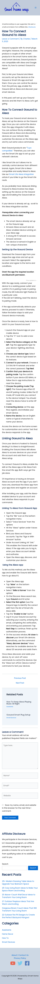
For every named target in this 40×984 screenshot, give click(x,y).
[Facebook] (27, 963)
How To (5, 938)
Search (5, 864)
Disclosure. (32, 27)
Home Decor (7, 934)
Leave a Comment (10, 39)
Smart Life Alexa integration (21, 174)
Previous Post (20, 678)
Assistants (9, 706)
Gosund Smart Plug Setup (18, 714)
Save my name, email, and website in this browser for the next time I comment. (19, 808)
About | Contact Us (20, 955)
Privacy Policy (20, 958)
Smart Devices (11, 718)
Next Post (20, 683)
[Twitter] (20, 963)
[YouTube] (12, 963)
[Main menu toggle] (35, 7)
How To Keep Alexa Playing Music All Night (18, 702)
